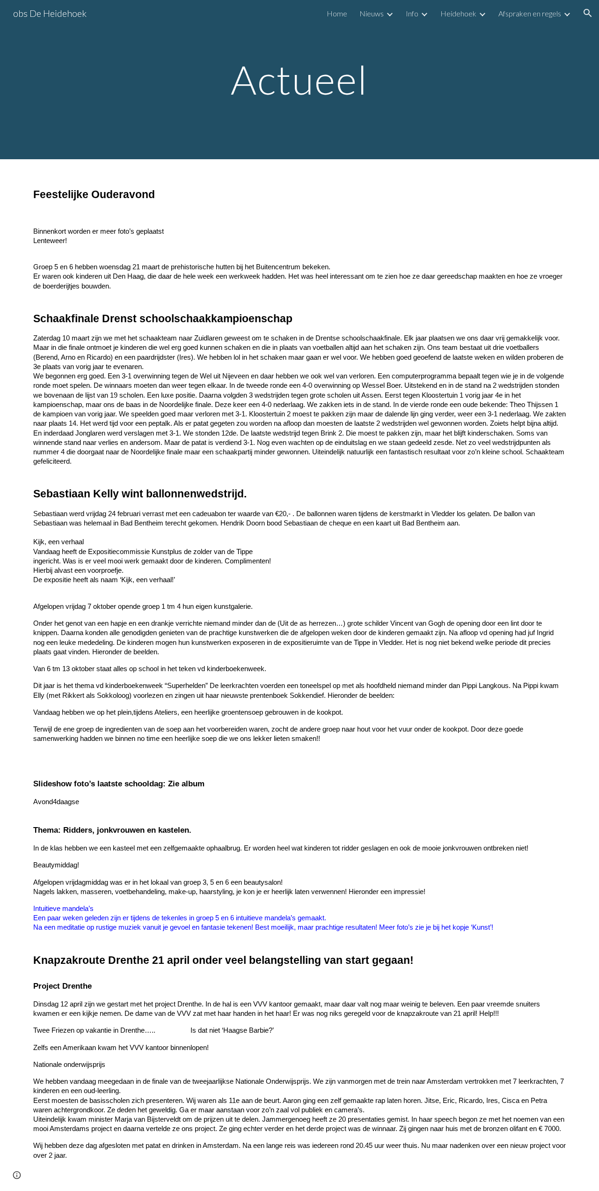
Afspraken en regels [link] (529, 13)
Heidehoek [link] (458, 13)
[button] (588, 13)
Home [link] (337, 13)
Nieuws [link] (371, 13)
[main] (299, 79)
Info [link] (412, 13)
